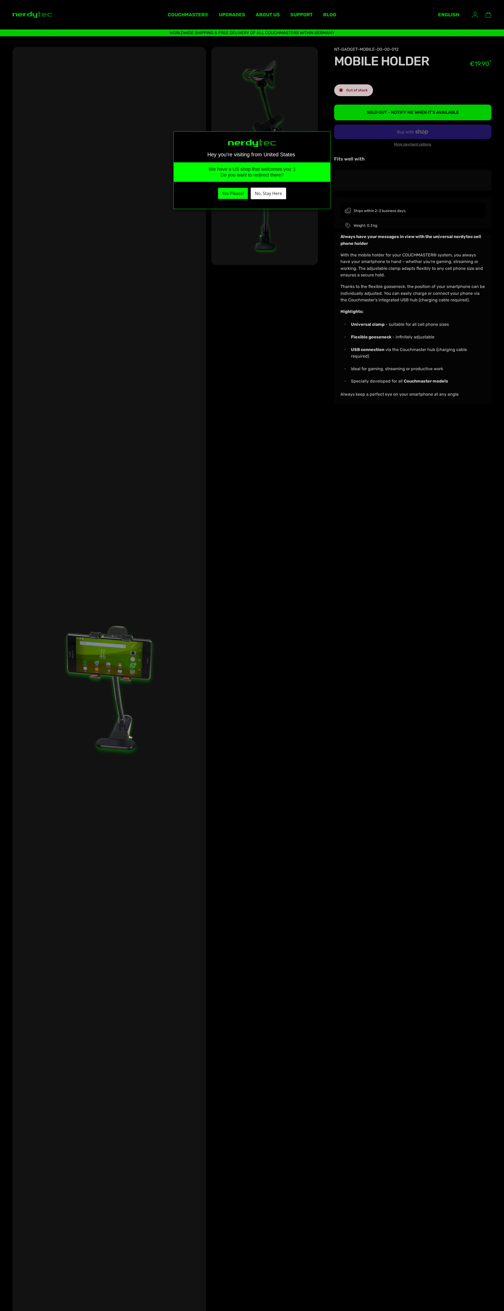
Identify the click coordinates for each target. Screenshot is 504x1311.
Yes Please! (233, 194)
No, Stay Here (268, 194)
